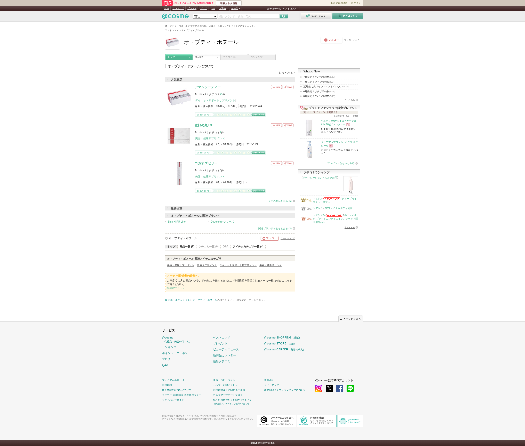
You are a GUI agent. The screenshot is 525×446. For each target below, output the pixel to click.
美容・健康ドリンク (270, 265)
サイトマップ (271, 385)
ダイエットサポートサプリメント (215, 100)
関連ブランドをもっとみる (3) (275, 228)
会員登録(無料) (339, 3)
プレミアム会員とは (173, 380)
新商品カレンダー (224, 355)
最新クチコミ (221, 361)
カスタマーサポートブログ (228, 394)
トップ (171, 57)
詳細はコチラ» (175, 287)
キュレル (318, 198)
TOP (166, 8)
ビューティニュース (226, 349)
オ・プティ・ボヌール (183, 238)
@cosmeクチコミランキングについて (285, 390)
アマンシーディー (208, 87)
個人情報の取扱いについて (177, 390)
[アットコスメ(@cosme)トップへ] (175, 17)
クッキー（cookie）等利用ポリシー (181, 394)
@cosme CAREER (284, 349)
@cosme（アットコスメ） (251, 300)
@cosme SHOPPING (282, 337)
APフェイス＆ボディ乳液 (339, 208)
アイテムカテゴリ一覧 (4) (248, 246)
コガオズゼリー (206, 163)
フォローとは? (288, 238)
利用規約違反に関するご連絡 (229, 390)
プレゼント (220, 343)
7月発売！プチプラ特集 (319, 81)
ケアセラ (318, 208)
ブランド (191, 8)
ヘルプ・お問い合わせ (225, 385)
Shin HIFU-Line (177, 221)
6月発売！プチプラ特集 (319, 91)
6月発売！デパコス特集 (319, 96)
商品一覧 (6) (187, 246)
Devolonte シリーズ (222, 221)
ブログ (203, 8)
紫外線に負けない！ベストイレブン (326, 86)
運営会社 (269, 380)
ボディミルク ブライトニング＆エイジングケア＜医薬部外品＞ (335, 219)
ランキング (178, 8)
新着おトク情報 (228, 3)
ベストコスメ (290, 8)
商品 (199, 57)
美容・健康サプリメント (210, 138)
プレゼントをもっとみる (340, 163)
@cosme (177, 339)
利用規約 (167, 385)
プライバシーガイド (173, 399)
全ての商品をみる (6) (280, 201)
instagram (318, 388)
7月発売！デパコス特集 (319, 77)
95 (221, 94)
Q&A (213, 8)
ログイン (356, 3)
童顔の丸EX (203, 125)
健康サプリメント (207, 265)
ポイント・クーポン (175, 353)
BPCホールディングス (177, 300)
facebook (339, 388)
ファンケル (319, 215)
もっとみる (350, 100)
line (350, 388)
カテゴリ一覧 (274, 8)
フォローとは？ (352, 40)
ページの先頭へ (352, 318)
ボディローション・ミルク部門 (320, 177)
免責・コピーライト (224, 380)
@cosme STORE (280, 343)
